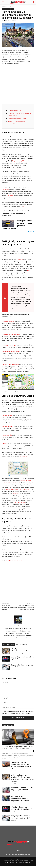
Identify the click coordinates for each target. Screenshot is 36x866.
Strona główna (5, 6)
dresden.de (9, 561)
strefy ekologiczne (19, 502)
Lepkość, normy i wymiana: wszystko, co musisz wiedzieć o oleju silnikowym (17, 748)
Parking (8, 8)
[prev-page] (3, 673)
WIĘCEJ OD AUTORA (21, 644)
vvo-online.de (23, 457)
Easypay (14, 161)
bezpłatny (16, 493)
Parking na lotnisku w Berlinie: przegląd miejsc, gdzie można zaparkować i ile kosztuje (26, 607)
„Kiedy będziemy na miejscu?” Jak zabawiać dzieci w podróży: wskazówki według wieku (22, 651)
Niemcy (11, 6)
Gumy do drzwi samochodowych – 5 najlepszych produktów (20, 798)
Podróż (12, 8)
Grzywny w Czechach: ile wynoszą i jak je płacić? (20, 817)
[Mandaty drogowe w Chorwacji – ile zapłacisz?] (6, 659)
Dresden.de (5, 189)
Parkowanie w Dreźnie (14, 110)
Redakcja (14, 854)
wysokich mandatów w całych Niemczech (18, 489)
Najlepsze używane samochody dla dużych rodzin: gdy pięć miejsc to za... (21, 765)
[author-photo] (18, 623)
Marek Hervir (7, 20)
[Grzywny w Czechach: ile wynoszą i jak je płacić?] (6, 667)
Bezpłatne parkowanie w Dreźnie (17, 118)
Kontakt (8, 854)
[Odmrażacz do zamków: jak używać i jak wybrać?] (6, 790)
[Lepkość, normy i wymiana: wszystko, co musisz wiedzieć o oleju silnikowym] (18, 737)
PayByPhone (23, 161)
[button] (3, 2)
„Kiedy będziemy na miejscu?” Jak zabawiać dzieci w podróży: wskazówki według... (22, 778)
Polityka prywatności (24, 854)
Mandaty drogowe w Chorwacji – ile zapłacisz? (21, 808)
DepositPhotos (17, 864)
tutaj (24, 206)
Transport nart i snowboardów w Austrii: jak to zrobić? (9, 607)
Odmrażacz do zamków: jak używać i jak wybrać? (22, 789)
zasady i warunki (19, 862)
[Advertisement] (18, 85)
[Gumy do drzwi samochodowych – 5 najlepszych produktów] (6, 798)
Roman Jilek (4, 751)
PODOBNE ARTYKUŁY (8, 644)
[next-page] (5, 673)
